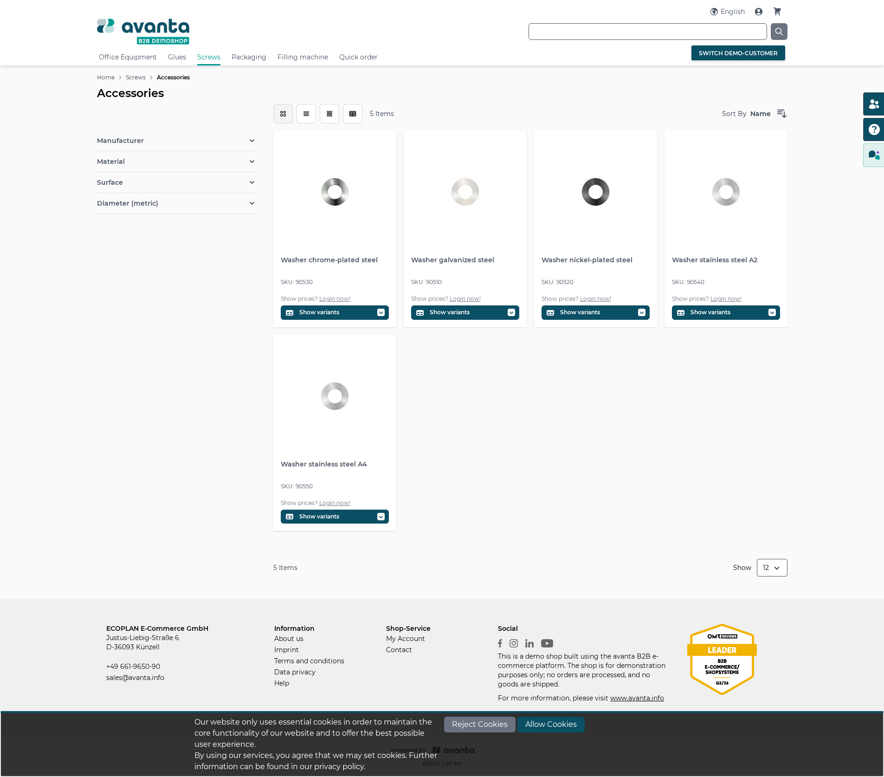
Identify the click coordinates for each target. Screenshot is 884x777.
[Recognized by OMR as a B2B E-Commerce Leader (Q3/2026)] (722, 658)
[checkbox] (283, 113)
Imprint (286, 650)
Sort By (734, 114)
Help (281, 683)
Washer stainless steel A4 (324, 464)
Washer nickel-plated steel (587, 260)
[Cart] (777, 11)
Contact (399, 650)
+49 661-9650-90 (133, 666)
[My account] (759, 11)
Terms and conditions (309, 661)
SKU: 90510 (426, 281)
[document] (442, 744)
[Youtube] (547, 642)
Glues (177, 57)
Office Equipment (128, 57)
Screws (208, 57)
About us (288, 639)
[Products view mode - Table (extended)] (352, 113)
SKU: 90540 (688, 281)
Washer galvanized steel (452, 260)
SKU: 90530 (297, 281)
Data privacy (295, 672)
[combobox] (648, 31)
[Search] (779, 31)
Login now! (334, 298)
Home (106, 77)
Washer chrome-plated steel (329, 260)
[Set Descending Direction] (781, 113)
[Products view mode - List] (306, 113)
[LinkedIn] (529, 642)
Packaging (249, 57)
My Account (405, 639)
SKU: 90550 (297, 486)
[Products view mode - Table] (329, 113)
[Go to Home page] (212, 31)
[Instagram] (514, 642)
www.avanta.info (637, 698)
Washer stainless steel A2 (714, 260)
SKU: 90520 (558, 281)
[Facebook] (500, 642)
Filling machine (302, 57)
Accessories (173, 77)
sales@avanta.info (135, 677)
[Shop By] (177, 121)
